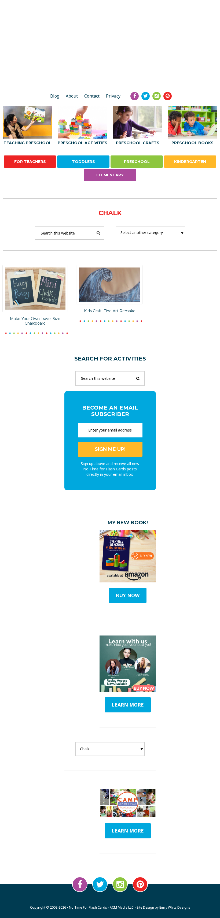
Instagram (120, 884)
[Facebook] (134, 96)
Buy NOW (128, 595)
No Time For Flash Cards (110, 69)
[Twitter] (145, 96)
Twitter (100, 884)
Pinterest (140, 884)
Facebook (80, 884)
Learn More (128, 830)
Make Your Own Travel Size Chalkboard (35, 321)
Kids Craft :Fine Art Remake (109, 311)
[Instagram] (156, 96)
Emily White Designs (174, 907)
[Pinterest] (167, 96)
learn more (128, 704)
